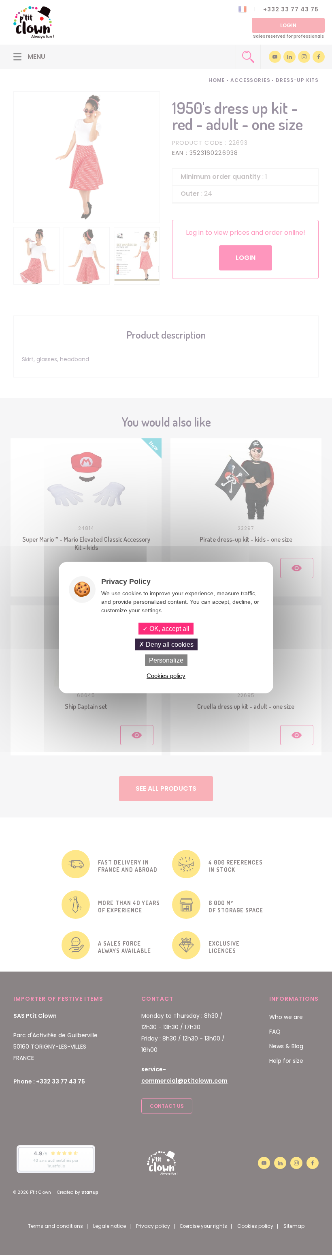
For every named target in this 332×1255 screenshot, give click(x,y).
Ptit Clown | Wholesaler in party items (33, 22)
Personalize (166, 660)
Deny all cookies (169, 644)
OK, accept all (168, 628)
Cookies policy (166, 675)
